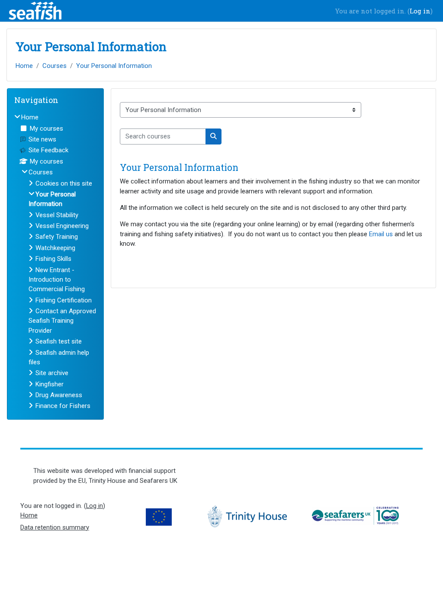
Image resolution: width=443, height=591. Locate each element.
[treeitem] (55, 261)
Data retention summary (54, 527)
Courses (54, 66)
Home (24, 66)
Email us (381, 234)
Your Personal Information (114, 66)
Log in (420, 10)
